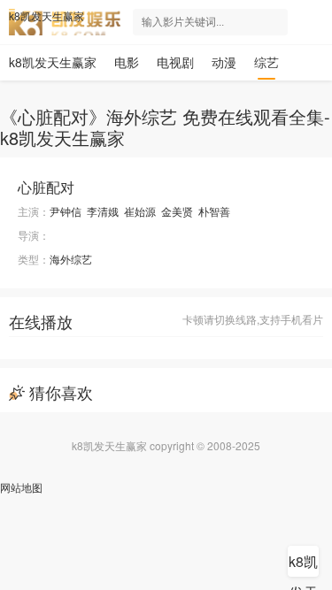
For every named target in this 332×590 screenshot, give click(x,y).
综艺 (266, 62)
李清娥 (103, 210)
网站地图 (21, 486)
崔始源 (140, 210)
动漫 (224, 62)
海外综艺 (71, 258)
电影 (126, 62)
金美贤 (177, 210)
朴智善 (214, 210)
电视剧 (175, 62)
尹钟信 (65, 210)
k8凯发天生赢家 (46, 16)
